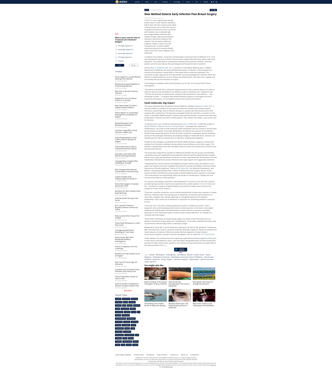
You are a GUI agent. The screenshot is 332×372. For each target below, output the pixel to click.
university (134, 299)
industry (118, 325)
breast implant (166, 259)
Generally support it (125, 49)
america (136, 341)
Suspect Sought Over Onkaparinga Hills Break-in (126, 178)
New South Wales (120, 318)
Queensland (119, 312)
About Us (184, 355)
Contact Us (174, 355)
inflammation (194, 259)
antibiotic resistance (152, 259)
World (147, 2)
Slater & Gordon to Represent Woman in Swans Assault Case (127, 285)
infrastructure (131, 318)
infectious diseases (181, 259)
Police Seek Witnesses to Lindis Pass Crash (127, 224)
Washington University (161, 257)
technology (135, 322)
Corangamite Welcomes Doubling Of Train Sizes (124, 231)
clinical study (209, 257)
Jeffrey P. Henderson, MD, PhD (161, 68)
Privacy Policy (139, 355)
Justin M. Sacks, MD (181, 168)
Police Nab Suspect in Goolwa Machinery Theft (127, 185)
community (119, 302)
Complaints (194, 355)
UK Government (129, 335)
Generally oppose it (125, 53)
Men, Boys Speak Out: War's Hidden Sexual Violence (126, 106)
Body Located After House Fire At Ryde (127, 217)
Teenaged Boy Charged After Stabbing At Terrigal (126, 162)
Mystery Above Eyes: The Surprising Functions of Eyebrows (178, 305)
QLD (137, 335)
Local (155, 2)
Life (197, 2)
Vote (119, 65)
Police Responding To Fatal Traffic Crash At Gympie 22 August (126, 139)
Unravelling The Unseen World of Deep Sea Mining (154, 304)
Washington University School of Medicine (187, 257)
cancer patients (150, 262)
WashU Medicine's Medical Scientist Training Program (164, 126)
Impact (118, 345)
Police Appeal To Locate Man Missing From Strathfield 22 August (126, 115)
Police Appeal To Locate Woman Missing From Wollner (128, 78)
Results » (133, 65)
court (123, 345)
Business (165, 2)
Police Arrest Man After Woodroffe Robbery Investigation (124, 239)
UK (139, 312)
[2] (179, 362)
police (125, 302)
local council (126, 315)
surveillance (181, 255)
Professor (137, 305)
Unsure (121, 61)
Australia (118, 299)
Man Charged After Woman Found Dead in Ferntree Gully (126, 170)
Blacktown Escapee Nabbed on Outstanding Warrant (127, 85)
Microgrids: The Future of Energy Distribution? (203, 283)
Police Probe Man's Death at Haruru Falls (126, 278)
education (127, 322)
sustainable (127, 331)
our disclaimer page (167, 367)
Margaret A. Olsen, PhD (203, 106)
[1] (178, 362)
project (127, 328)
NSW (124, 305)
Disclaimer (150, 355)
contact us (213, 365)
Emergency (119, 331)
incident (135, 345)
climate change (127, 341)
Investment (119, 322)
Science (188, 2)
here (164, 245)
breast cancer (199, 255)
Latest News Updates (123, 355)
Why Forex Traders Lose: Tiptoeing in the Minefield (203, 304)
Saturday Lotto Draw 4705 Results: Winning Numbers (125, 155)
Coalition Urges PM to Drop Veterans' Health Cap (126, 131)
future (125, 338)
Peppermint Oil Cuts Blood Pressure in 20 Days (125, 99)
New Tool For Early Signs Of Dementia (126, 263)
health (117, 308)
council (134, 312)
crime (133, 328)
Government (126, 299)
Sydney (151, 255)
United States (119, 328)
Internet (129, 345)
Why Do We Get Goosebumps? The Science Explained (179, 284)
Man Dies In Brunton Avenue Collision (126, 92)
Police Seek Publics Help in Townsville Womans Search (126, 148)
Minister (133, 308)
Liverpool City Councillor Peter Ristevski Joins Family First (127, 270)
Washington (160, 255)
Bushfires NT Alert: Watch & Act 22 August (127, 255)
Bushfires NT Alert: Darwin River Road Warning (127, 192)
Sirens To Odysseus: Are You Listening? (126, 247)
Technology (176, 2)
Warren (190, 255)
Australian (132, 302)
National (137, 2)
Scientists (118, 338)
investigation (171, 255)
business (127, 312)
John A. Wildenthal (190, 124)
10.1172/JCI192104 (207, 234)
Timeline (205, 2)
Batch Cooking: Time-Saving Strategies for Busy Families (155, 283)
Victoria (130, 305)
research (118, 305)
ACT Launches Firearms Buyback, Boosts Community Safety (126, 207)
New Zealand (119, 335)
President (118, 341)
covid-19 (118, 315)
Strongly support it (125, 46)
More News (128, 290)
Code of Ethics (162, 355)
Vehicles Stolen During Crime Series (126, 199)
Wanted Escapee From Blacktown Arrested (124, 124)
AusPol (133, 325)
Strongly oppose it (125, 57)
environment (125, 308)
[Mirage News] (122, 2)
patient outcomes (207, 259)
